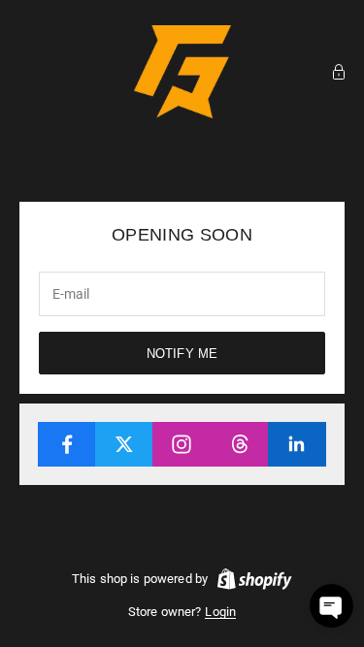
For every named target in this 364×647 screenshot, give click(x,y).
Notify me (182, 353)
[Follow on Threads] (240, 444)
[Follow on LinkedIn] (297, 444)
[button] (331, 606)
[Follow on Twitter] (124, 444)
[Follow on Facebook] (67, 444)
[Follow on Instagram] (181, 444)
